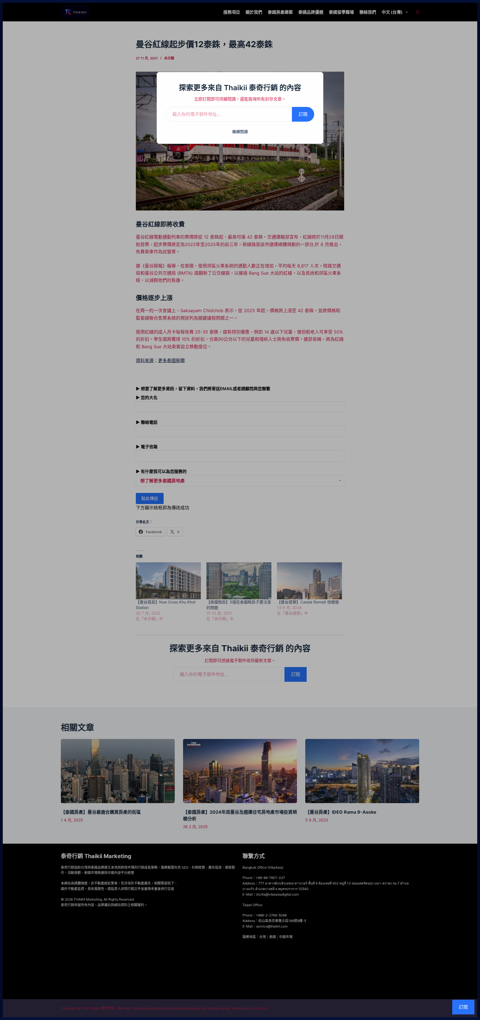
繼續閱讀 (240, 131)
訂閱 (303, 114)
